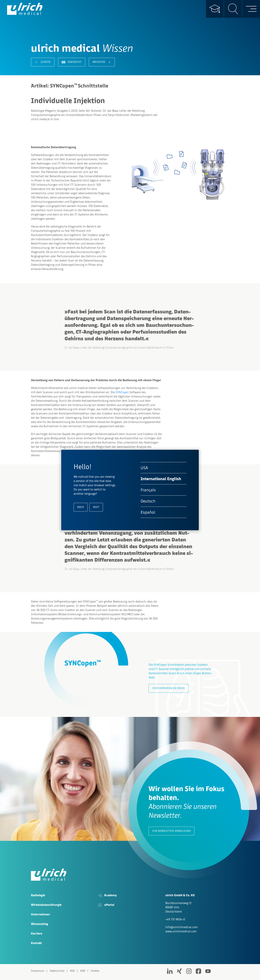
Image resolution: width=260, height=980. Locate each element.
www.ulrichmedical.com (181, 931)
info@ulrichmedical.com (181, 927)
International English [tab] (161, 478)
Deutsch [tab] (148, 501)
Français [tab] (148, 490)
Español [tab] (148, 512)
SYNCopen (122, 392)
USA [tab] (144, 467)
